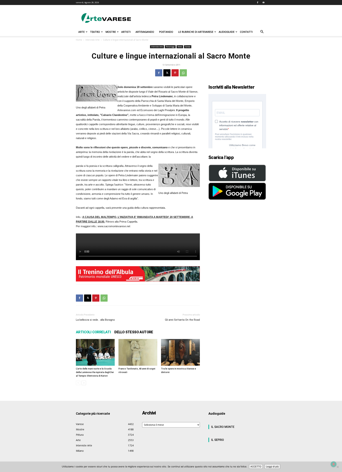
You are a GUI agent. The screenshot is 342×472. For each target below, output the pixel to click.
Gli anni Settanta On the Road (182, 319)
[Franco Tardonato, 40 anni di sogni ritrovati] (137, 352)
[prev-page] (78, 383)
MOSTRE (110, 31)
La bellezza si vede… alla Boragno (95, 319)
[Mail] (263, 2)
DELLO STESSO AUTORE (133, 332)
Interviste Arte (93, 39)
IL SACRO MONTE (222, 427)
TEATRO (95, 31)
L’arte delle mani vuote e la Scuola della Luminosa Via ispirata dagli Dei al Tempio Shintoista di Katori (95, 372)
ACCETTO (255, 466)
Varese (187, 46)
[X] (166, 72)
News (180, 46)
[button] (262, 32)
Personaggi (170, 46)
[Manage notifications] (333, 464)
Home (79, 39)
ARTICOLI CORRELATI (93, 332)
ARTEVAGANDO (145, 31)
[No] (337, 467)
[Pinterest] (175, 72)
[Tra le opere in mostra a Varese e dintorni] (180, 352)
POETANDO (166, 31)
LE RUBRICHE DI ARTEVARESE (195, 31)
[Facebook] (257, 2)
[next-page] (84, 383)
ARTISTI (126, 31)
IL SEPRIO (217, 440)
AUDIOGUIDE (226, 31)
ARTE (81, 31)
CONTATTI (246, 31)
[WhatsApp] (183, 72)
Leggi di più (272, 466)
